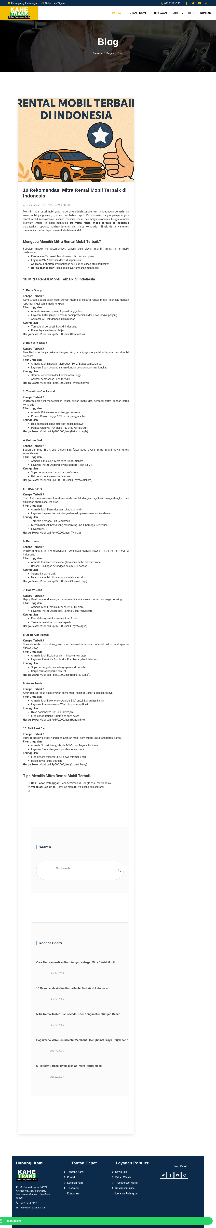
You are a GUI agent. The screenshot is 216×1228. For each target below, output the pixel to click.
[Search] (119, 870)
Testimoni (73, 1188)
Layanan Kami (75, 1182)
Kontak (205, 13)
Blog (191, 13)
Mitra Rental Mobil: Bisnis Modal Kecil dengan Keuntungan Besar (78, 1014)
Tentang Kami (136, 13)
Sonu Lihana (33, 205)
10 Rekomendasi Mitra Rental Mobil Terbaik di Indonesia (72, 988)
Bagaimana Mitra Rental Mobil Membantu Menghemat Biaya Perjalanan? (90, 1040)
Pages (176, 13)
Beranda (115, 13)
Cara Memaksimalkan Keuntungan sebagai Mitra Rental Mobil (75, 962)
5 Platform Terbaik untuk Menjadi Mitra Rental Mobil (69, 1065)
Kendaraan (159, 13)
